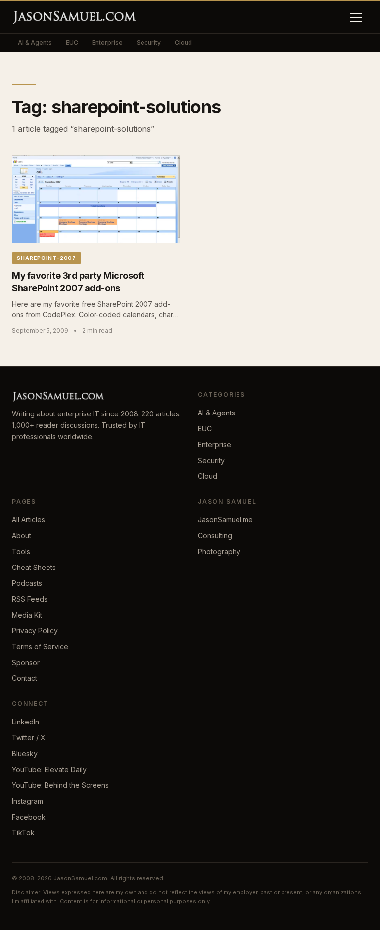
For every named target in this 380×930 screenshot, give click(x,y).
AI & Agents (35, 42)
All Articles (28, 520)
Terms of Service (40, 646)
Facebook (29, 817)
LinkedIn (25, 722)
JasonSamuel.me (225, 520)
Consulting (215, 535)
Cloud (183, 42)
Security (149, 42)
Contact (24, 678)
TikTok (23, 832)
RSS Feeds (30, 599)
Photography (219, 551)
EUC (72, 42)
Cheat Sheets (34, 567)
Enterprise (107, 42)
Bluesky (25, 753)
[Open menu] (356, 17)
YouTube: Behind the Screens (60, 785)
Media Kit (27, 615)
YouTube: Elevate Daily (49, 769)
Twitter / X (29, 737)
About (21, 535)
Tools (21, 551)
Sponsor (26, 662)
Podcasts (27, 583)
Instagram (27, 801)
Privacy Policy (35, 630)
